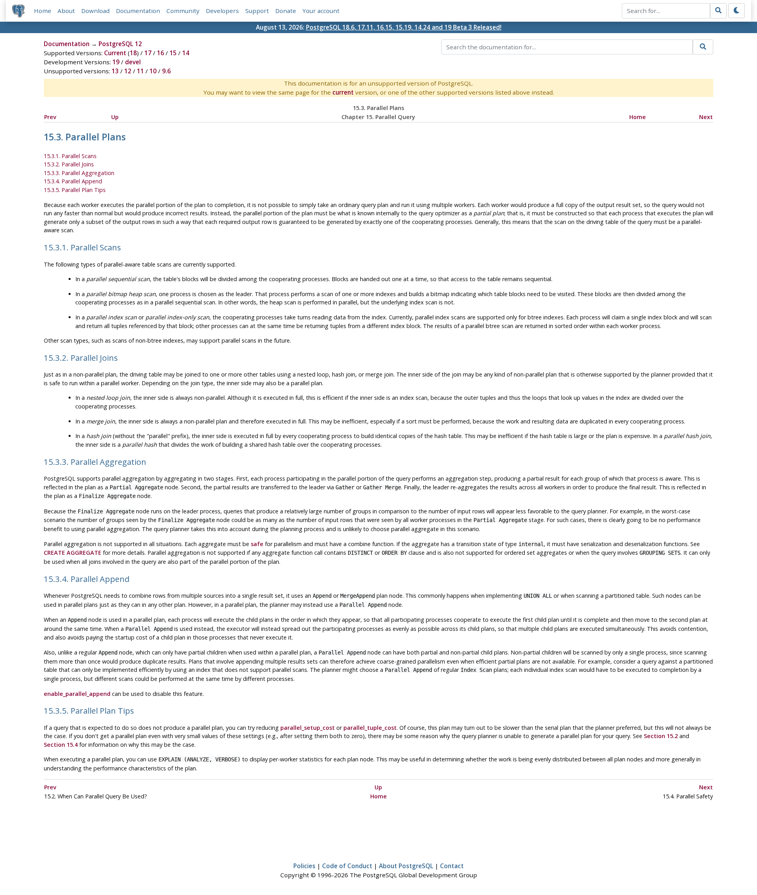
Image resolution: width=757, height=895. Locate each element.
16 (160, 53)
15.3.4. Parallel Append (73, 181)
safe (257, 544)
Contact (452, 866)
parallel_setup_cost (307, 727)
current (343, 92)
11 (140, 71)
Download (95, 11)
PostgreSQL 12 (120, 44)
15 (173, 53)
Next (706, 117)
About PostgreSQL (406, 866)
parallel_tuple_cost (370, 727)
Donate (285, 11)
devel (133, 62)
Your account (320, 11)
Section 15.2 (661, 736)
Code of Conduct (347, 866)
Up (115, 117)
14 (185, 53)
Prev (50, 117)
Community (183, 11)
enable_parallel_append (77, 693)
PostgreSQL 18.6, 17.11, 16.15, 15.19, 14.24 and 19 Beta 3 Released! (404, 27)
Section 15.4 (61, 744)
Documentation (138, 11)
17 (147, 53)
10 (153, 71)
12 (127, 71)
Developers (222, 11)
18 (133, 53)
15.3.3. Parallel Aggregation (79, 173)
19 (115, 62)
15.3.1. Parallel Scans (70, 156)
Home (42, 11)
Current (115, 53)
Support (257, 11)
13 (115, 71)
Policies (304, 866)
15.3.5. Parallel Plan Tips (75, 190)
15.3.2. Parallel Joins (69, 164)
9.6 (166, 71)
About (66, 11)
